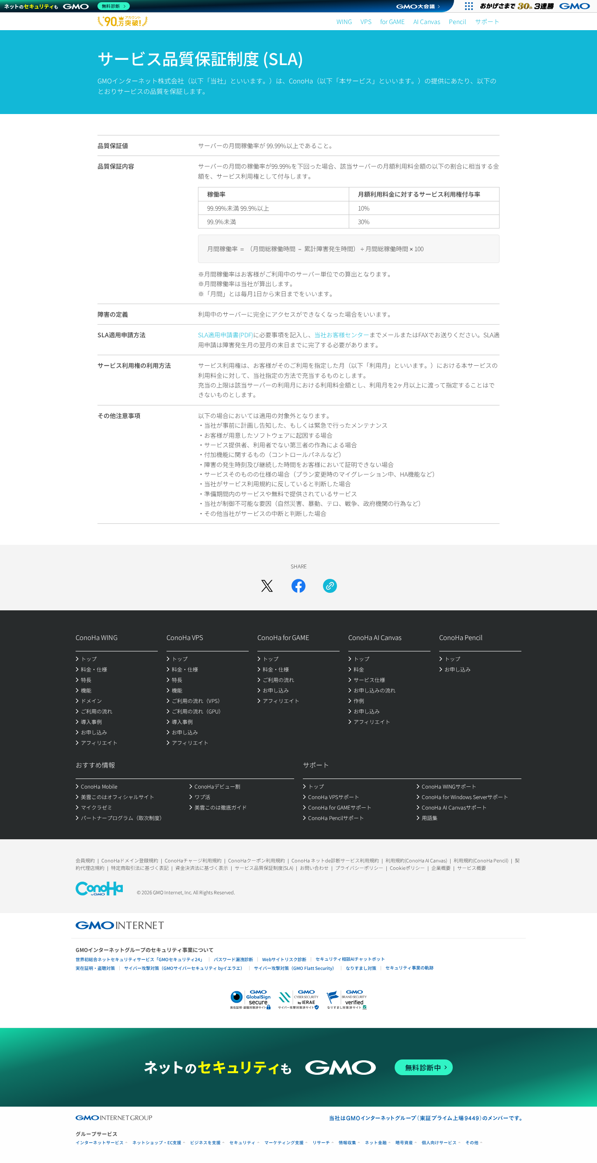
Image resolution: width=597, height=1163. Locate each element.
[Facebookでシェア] (298, 586)
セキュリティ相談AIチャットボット (350, 958)
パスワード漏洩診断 (233, 959)
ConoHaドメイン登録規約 (129, 860)
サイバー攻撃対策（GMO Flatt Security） (295, 968)
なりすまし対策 (361, 968)
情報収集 (347, 1143)
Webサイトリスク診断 (284, 959)
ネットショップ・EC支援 (156, 1143)
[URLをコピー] (330, 586)
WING (344, 21)
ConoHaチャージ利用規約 (193, 860)
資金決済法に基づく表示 (201, 867)
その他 (472, 1143)
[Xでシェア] (267, 586)
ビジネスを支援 (205, 1143)
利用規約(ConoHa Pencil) (481, 860)
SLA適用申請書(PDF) (225, 334)
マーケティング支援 (284, 1143)
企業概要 (441, 867)
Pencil (457, 21)
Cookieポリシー (407, 867)
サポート (487, 21)
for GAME (392, 21)
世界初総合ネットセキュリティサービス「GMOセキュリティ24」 (140, 959)
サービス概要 (471, 867)
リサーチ (321, 1143)
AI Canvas (426, 21)
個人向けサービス (439, 1143)
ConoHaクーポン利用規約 (256, 860)
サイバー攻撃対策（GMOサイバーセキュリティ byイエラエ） (184, 968)
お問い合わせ (314, 867)
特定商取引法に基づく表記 (140, 867)
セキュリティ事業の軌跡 (409, 967)
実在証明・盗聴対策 (95, 968)
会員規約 (85, 860)
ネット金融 (376, 1143)
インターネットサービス (100, 1143)
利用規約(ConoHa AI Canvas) (416, 860)
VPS (366, 21)
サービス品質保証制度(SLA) (264, 867)
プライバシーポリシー (359, 867)
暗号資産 (404, 1143)
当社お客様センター (341, 334)
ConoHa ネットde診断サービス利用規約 (335, 860)
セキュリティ (242, 1143)
